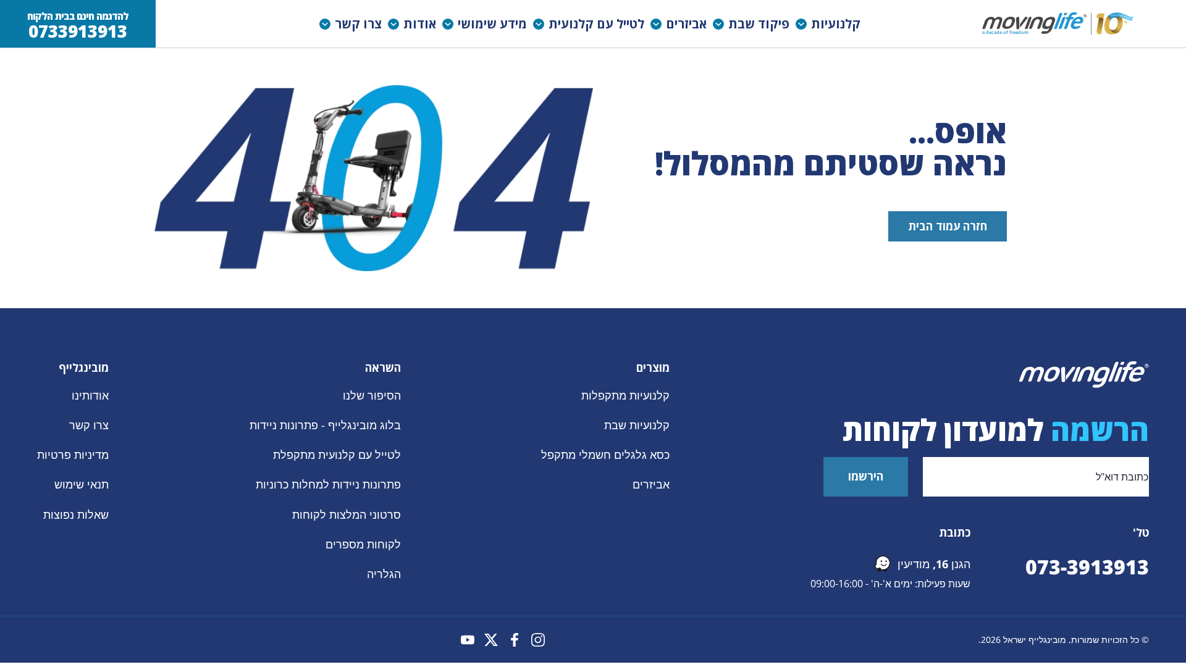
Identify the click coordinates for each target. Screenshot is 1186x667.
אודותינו (90, 395)
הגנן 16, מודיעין (934, 563)
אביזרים (651, 484)
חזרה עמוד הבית (947, 226)
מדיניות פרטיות (73, 454)
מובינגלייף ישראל (1034, 639)
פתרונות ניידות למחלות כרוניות (328, 484)
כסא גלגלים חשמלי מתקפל (605, 454)
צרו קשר (89, 424)
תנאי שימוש (81, 484)
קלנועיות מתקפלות (625, 395)
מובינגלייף (84, 367)
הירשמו (865, 476)
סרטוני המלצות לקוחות (346, 513)
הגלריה (384, 573)
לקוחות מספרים (363, 543)
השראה (383, 367)
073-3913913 (1087, 566)
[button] (831, 24)
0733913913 (77, 31)
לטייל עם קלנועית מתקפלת (337, 454)
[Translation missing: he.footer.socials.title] (538, 640)
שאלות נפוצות (76, 513)
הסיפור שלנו (372, 395)
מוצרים (653, 367)
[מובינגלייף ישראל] (1059, 23)
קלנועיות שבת (637, 424)
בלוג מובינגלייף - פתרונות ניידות (325, 424)
